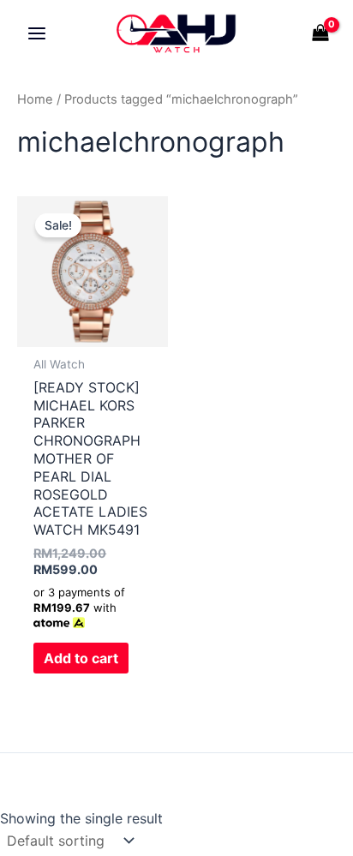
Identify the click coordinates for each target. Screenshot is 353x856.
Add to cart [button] (81, 658)
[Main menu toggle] (37, 33)
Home (35, 99)
